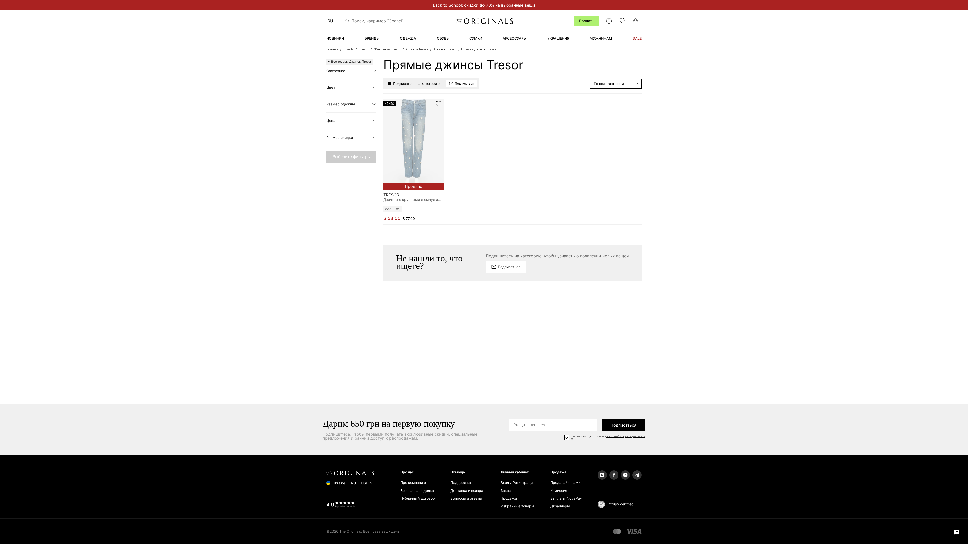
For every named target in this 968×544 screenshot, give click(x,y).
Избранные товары (517, 506)
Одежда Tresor (417, 49)
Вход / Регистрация (518, 482)
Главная (332, 49)
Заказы (507, 490)
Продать (586, 21)
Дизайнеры (560, 506)
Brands (349, 49)
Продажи (509, 498)
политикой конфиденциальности (625, 436)
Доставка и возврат (467, 490)
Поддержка (460, 482)
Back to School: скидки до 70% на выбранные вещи (484, 5)
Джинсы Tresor (445, 49)
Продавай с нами (565, 482)
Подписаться (623, 425)
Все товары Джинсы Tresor (351, 61)
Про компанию (413, 482)
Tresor (364, 49)
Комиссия (558, 490)
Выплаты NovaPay (566, 498)
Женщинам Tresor (387, 49)
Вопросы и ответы (466, 498)
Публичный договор (417, 498)
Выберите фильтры (351, 156)
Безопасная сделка (417, 490)
